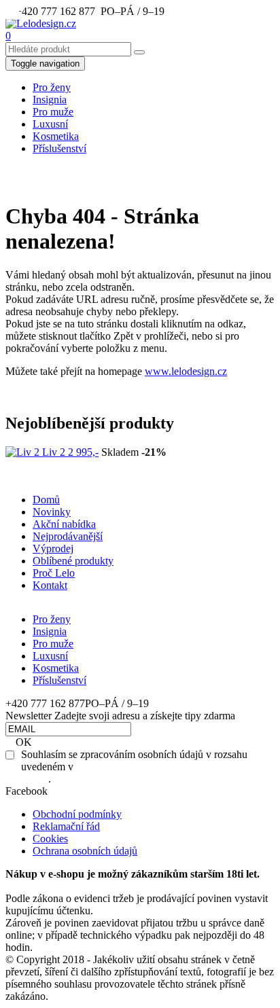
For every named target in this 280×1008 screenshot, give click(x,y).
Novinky (52, 512)
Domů (46, 499)
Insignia (50, 631)
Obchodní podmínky (77, 814)
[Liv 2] (23, 452)
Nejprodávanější (68, 536)
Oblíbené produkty (73, 560)
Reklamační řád (66, 826)
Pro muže (53, 643)
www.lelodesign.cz (186, 371)
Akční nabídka (64, 524)
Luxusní (50, 656)
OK (24, 742)
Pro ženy (52, 619)
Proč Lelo (54, 573)
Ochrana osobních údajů (85, 851)
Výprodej (53, 548)
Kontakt (50, 585)
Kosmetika (56, 668)
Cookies (50, 838)
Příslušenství (59, 148)
